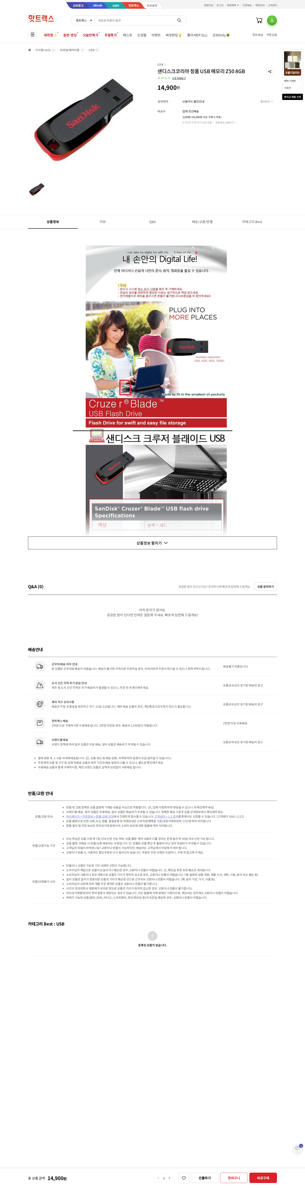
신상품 (142, 34)
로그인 (220, 5)
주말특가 (111, 34)
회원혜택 (231, 5)
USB (91, 50)
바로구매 (263, 1177)
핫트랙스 (81, 20)
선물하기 (205, 1177)
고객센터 (272, 5)
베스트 (127, 34)
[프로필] (272, 20)
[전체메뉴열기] (32, 34)
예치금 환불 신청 (292, 97)
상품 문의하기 (265, 586)
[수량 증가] (170, 1178)
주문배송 (247, 5)
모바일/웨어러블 (69, 50)
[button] (270, 71)
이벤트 (156, 34)
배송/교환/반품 (202, 221)
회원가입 (208, 5)
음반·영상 (70, 34)
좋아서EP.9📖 (197, 34)
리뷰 (103, 221)
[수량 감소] (158, 1178)
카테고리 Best (252, 221)
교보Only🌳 (221, 34)
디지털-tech (43, 50)
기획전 (287, 88)
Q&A (152, 221)
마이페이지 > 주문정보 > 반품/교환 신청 (89, 816)
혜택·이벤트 (290, 81)
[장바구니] (259, 20)
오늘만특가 (90, 34)
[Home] (29, 50)
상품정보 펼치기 (149, 543)
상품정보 (53, 221)
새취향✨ (50, 34)
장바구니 (234, 1177)
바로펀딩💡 (174, 34)
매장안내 (260, 5)
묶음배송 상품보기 (224, 122)
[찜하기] (183, 1178)
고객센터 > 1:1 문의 (166, 816)
